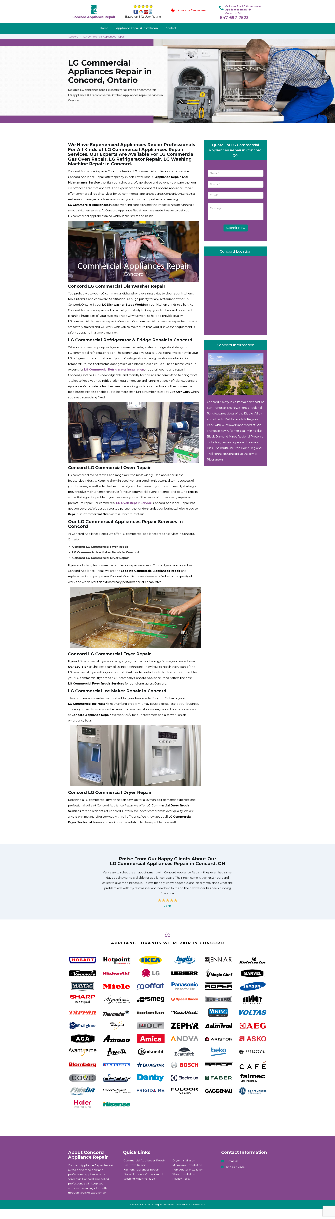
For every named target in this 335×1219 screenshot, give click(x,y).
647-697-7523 (234, 17)
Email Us (232, 1161)
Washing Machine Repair (140, 1178)
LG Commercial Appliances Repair (104, 36)
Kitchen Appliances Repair (141, 1169)
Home (104, 28)
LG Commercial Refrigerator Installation (114, 369)
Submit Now (235, 228)
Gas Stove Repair (135, 1165)
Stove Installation (183, 1174)
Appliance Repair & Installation (137, 28)
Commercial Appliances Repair (144, 1160)
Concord (73, 36)
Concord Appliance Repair (190, 1204)
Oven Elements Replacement (143, 1174)
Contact (171, 28)
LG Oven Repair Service (134, 503)
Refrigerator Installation (187, 1169)
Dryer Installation (183, 1160)
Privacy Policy (181, 1178)
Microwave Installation (187, 1165)
